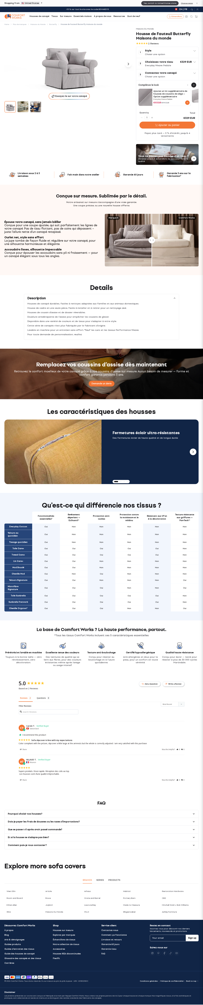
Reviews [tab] (23, 698)
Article (48, 891)
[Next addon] (193, 85)
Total (192, 113)
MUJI (86, 912)
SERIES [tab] (100, 880)
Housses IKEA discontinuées (67, 954)
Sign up (192, 938)
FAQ (103, 954)
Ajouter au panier (169, 125)
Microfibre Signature (13, 588)
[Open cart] (196, 16)
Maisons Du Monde (54, 912)
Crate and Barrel (92, 898)
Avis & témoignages (14, 940)
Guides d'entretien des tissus (19, 949)
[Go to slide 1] (10, 106)
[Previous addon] (187, 85)
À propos (8, 930)
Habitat (127, 891)
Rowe (48, 898)
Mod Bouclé (18, 567)
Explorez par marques (64, 935)
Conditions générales (149, 981)
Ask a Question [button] (151, 684)
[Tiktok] (170, 953)
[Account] (197, 9)
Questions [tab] (41, 698)
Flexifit (56, 958)
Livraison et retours (111, 940)
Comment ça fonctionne (114, 935)
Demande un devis (102, 383)
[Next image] (128, 64)
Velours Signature (18, 580)
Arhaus (87, 891)
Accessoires (59, 949)
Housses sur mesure (63, 930)
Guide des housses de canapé (19, 954)
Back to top (191, 981)
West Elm (11, 891)
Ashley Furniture (169, 912)
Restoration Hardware (172, 891)
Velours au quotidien (13, 534)
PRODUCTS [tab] (114, 880)
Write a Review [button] (174, 684)
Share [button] (24, 749)
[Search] (191, 16)
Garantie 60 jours (110, 944)
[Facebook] (164, 953)
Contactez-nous (109, 930)
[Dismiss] (197, 3)
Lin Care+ (18, 561)
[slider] (151, 240)
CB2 (164, 898)
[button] (167, 52)
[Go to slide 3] (35, 106)
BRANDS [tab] (87, 880)
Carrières (9, 963)
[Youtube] (176, 953)
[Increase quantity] (152, 117)
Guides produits (12, 944)
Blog (6, 935)
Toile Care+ (18, 548)
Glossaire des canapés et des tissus (22, 958)
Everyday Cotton (18, 526)
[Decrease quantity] (141, 117)
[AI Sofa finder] (186, 16)
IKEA (9, 912)
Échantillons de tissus (64, 940)
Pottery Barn (129, 898)
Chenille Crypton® (18, 608)
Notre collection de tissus (66, 944)
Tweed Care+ (18, 555)
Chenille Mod (18, 574)
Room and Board (15, 898)
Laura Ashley (90, 905)
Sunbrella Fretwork (18, 602)
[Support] (192, 9)
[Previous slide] (10, 452)
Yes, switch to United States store (160, 3)
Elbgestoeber (129, 912)
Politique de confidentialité (172, 981)
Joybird (48, 905)
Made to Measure (131, 905)
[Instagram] (152, 953)
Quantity (144, 113)
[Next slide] (193, 452)
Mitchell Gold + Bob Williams (175, 905)
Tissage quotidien (18, 542)
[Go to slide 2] (22, 106)
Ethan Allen (12, 905)
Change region (187, 3)
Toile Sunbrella (18, 596)
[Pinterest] (158, 953)
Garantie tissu (108, 949)
